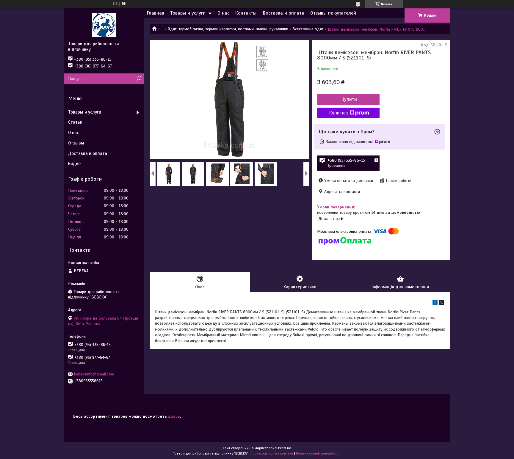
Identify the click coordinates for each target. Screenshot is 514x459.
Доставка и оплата (283, 13)
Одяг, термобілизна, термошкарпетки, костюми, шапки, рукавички (228, 29)
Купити (349, 99)
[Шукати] (139, 78)
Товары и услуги (188, 13)
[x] (441, 303)
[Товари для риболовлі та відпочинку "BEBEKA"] (104, 25)
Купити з (338, 113)
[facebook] (435, 303)
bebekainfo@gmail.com (94, 374)
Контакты (245, 13)
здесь (174, 416)
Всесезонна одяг (307, 29)
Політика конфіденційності (318, 453)
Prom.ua (284, 448)
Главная (155, 13)
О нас (223, 13)
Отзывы (76, 143)
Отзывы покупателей (333, 13)
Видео (74, 163)
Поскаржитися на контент (271, 453)
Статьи (75, 122)
